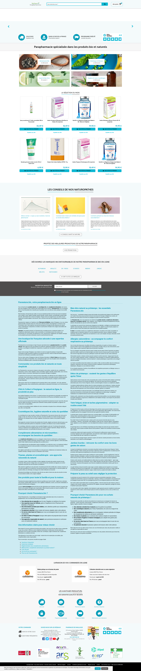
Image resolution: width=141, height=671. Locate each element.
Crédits (98, 664)
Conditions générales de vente (79, 664)
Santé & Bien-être (44, 7)
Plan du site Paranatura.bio (29, 553)
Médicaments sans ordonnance (99, 618)
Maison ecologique (97, 7)
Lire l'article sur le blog (25, 229)
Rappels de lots (91, 664)
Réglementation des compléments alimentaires (35, 546)
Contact (69, 664)
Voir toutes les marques (71, 277)
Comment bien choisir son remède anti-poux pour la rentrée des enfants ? (70, 217)
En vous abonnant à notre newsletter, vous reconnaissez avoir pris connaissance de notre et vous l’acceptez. (81, 291)
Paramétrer (104, 668)
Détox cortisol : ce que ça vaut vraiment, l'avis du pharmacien (35, 217)
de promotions (71, 250)
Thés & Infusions (54, 7)
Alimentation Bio (86, 7)
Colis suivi (41, 607)
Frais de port (25, 549)
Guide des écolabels (27, 544)
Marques (107, 7)
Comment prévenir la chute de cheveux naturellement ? (102, 217)
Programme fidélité (80, 618)
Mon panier (116, 4)
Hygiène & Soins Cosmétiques (75, 7)
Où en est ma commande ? (29, 551)
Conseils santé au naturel (71, 234)
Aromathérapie (34, 7)
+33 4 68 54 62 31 (74, 637)
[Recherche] (105, 4)
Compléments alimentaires (23, 7)
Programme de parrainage (61, 618)
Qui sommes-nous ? (106, 664)
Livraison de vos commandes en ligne (70, 563)
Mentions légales (62, 664)
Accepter (98, 668)
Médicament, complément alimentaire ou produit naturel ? (38, 548)
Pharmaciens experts (80, 607)
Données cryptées (42, 618)
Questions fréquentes (28, 542)
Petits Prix (117, 7)
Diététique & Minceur (65, 7)
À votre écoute (61, 607)
